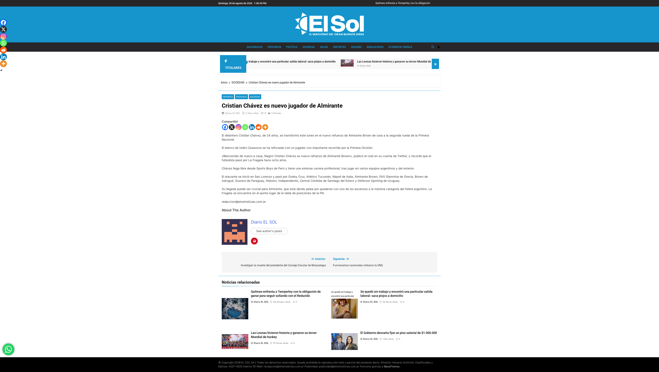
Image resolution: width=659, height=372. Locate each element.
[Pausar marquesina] (435, 64)
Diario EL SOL (232, 113)
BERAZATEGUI (375, 47)
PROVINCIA (274, 47)
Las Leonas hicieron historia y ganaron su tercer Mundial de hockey (375, 61)
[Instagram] (238, 127)
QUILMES (356, 47)
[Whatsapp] (245, 127)
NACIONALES (254, 47)
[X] (232, 127)
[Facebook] (225, 127)
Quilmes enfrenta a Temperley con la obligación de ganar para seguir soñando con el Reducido (408, 3)
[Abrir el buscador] (432, 46)
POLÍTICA (291, 47)
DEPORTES (339, 47)
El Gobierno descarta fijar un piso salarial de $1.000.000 (398, 333)
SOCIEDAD (309, 47)
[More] (265, 127)
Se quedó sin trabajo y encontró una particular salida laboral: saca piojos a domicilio (260, 61)
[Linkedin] (252, 127)
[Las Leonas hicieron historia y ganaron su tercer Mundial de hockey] (323, 63)
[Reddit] (259, 127)
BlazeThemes (392, 366)
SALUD (324, 47)
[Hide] (1, 70)
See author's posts (269, 231)
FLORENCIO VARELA (400, 47)
